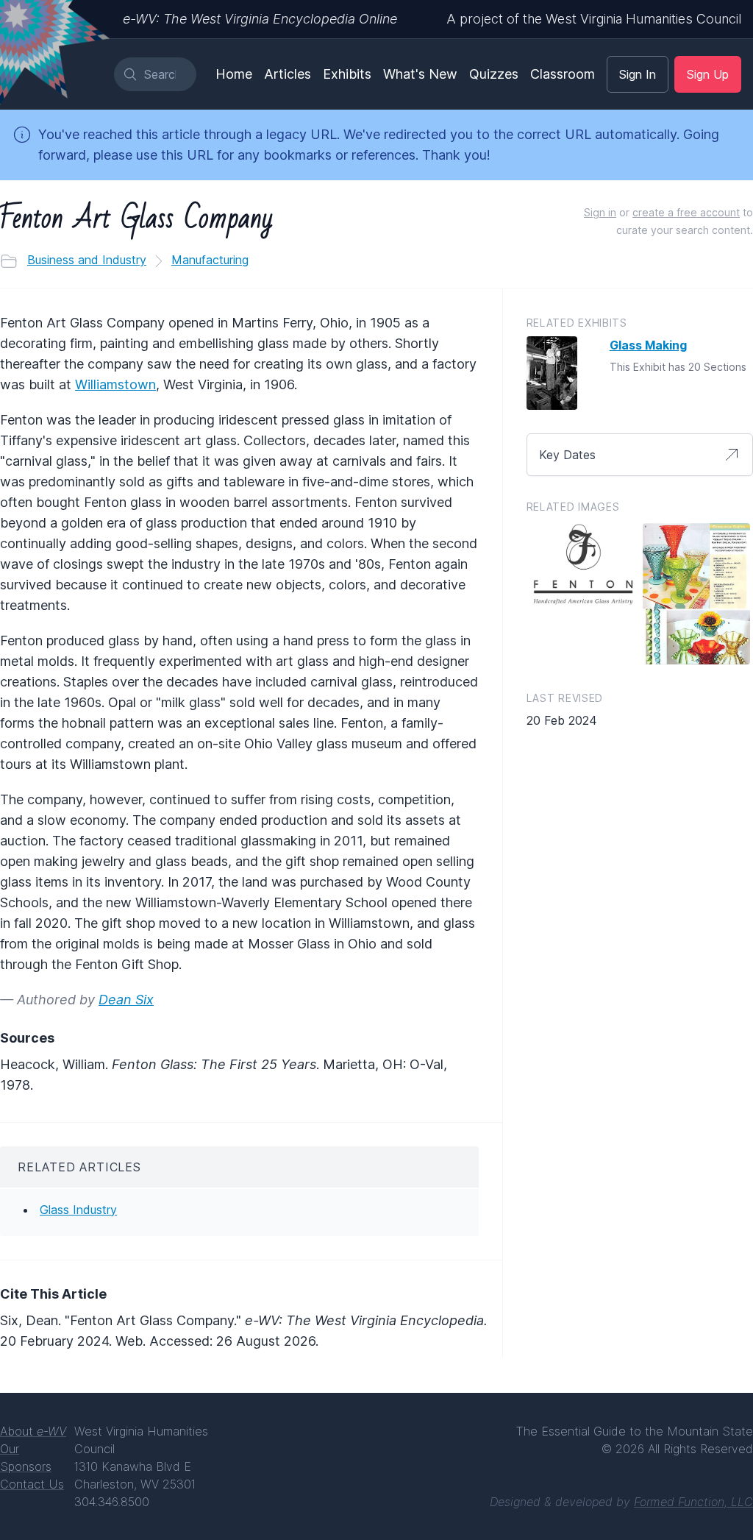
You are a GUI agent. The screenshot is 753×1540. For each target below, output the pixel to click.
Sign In (637, 74)
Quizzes (493, 74)
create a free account (686, 212)
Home (233, 74)
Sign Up (708, 74)
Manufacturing (210, 259)
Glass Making (648, 345)
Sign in (600, 212)
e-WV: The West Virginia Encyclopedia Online (260, 18)
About (33, 1431)
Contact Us (32, 1484)
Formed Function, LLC (693, 1501)
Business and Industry (86, 259)
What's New (420, 74)
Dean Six (126, 999)
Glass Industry (78, 1209)
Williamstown (115, 384)
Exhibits (347, 74)
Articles (287, 74)
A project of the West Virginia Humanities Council (593, 18)
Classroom (562, 74)
